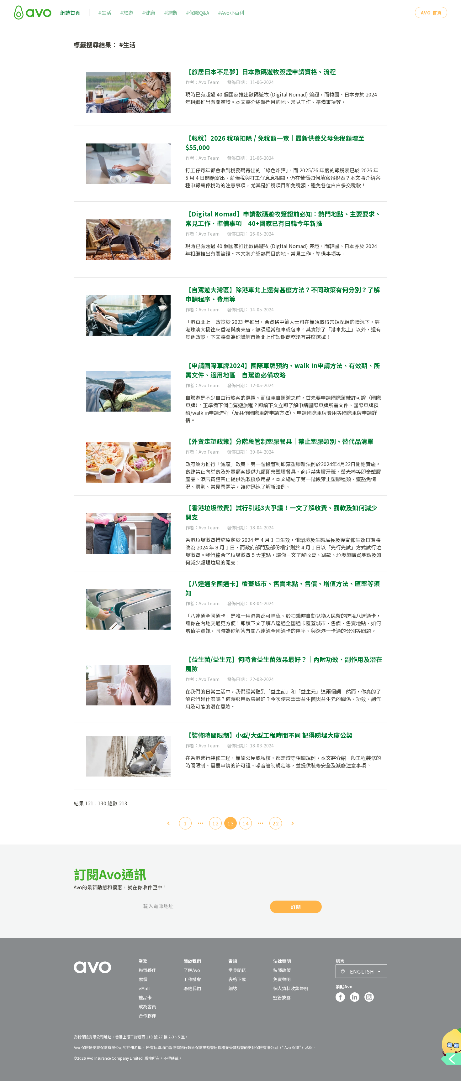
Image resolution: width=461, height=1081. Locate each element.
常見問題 (237, 970)
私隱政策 (282, 970)
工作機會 (192, 979)
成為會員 (147, 1006)
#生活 (104, 12)
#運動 (170, 12)
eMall (144, 988)
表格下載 (237, 979)
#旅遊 (126, 12)
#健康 (148, 12)
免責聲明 (282, 979)
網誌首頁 (70, 12)
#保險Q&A (197, 12)
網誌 (232, 988)
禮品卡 (145, 997)
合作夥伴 (147, 1015)
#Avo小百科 (231, 12)
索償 (143, 979)
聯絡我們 (192, 988)
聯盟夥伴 (147, 970)
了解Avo (191, 970)
